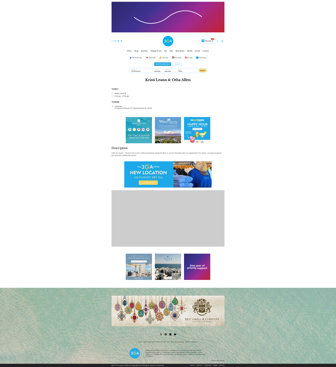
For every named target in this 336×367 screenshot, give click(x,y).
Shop (136, 51)
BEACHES (151, 342)
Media (189, 51)
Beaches (144, 51)
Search (202, 70)
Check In (157, 69)
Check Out (167, 69)
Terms (215, 365)
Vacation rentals (163, 64)
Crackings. (118, 106)
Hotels (177, 64)
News (129, 51)
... (159, 71)
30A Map (189, 57)
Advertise (207, 365)
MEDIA (187, 342)
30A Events (178, 57)
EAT (168, 342)
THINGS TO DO (161, 342)
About (192, 365)
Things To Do (156, 51)
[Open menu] (222, 41)
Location (133, 69)
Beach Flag (152, 57)
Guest (179, 69)
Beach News (202, 57)
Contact (205, 51)
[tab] (162, 64)
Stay (171, 51)
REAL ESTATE (179, 342)
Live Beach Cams (137, 57)
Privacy (221, 365)
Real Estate (180, 51)
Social (197, 51)
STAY (172, 342)
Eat (165, 51)
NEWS (145, 342)
